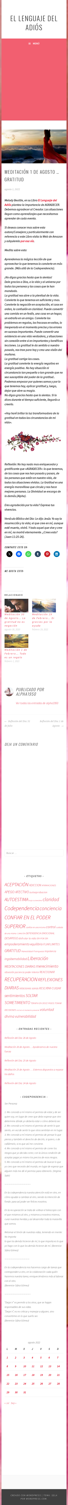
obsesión (9, 972)
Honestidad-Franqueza (32, 951)
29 (8, 1392)
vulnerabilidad (25, 1016)
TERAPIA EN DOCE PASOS (42, 1003)
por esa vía (27, 241)
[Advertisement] (34, 84)
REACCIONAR (47, 972)
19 (41, 1375)
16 (16, 1375)
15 (8, 1375)
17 (24, 1375)
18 (33, 1375)
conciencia (50, 908)
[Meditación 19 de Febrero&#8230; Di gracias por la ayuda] (44, 605)
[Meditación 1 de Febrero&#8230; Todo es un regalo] (16, 641)
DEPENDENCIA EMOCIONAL (40, 933)
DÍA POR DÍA (42, 938)
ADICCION (35, 885)
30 (16, 1392)
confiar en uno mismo (36, 927)
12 (41, 1366)
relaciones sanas (29, 988)
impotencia (50, 951)
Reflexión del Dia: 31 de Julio (17, 723)
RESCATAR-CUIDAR (50, 988)
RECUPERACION (21, 979)
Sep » (13, 1403)
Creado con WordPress (26, 1495)
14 (58, 1366)
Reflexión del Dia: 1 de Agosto (51, 723)
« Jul (7, 1403)
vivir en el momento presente (27, 1010)
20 (50, 1375)
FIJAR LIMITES (51, 944)
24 (24, 1383)
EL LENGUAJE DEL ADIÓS (34, 22)
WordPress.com (36, 1498)
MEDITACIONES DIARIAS (20, 966)
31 (24, 1392)
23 (16, 1383)
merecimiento (47, 966)
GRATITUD (13, 950)
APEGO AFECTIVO (17, 892)
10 (24, 1366)
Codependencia (22, 908)
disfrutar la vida (27, 938)
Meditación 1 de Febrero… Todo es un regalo (16, 653)
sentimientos (15, 995)
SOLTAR (32, 995)
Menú (36, 43)
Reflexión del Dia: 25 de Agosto (20, 1060)
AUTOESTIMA (16, 899)
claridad (51, 899)
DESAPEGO (11, 938)
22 (8, 1383)
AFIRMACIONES (49, 885)
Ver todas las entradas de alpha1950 (37, 703)
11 (33, 1366)
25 (33, 1383)
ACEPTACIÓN (17, 884)
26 (41, 1383)
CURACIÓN (21, 933)
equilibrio (36, 944)
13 (50, 1366)
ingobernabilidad (16, 959)
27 (50, 1383)
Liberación (38, 958)
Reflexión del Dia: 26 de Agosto (20, 1038)
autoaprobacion (38, 892)
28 (58, 1383)
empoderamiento (17, 944)
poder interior (32, 972)
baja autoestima (35, 900)
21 (58, 1375)
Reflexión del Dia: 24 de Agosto (20, 1083)
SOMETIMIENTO (17, 1002)
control (51, 927)
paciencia (20, 972)
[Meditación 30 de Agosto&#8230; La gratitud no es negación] (16, 605)
